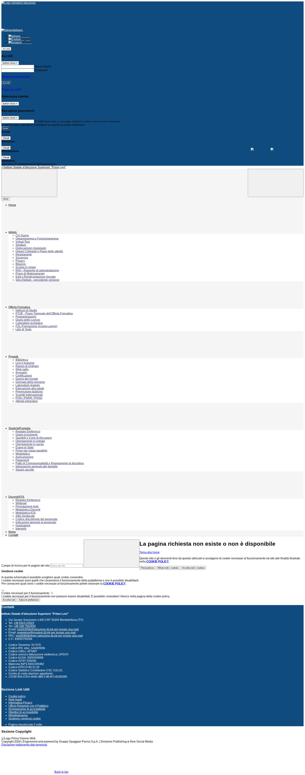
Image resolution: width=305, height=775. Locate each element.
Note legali (15, 699)
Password (41, 70)
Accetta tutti (193, 568)
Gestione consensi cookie (24, 718)
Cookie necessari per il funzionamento (25, 593)
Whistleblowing (18, 715)
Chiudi (6, 138)
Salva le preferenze (29, 600)
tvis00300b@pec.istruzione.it (49, 635)
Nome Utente (43, 66)
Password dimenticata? (16, 76)
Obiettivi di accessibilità (23, 712)
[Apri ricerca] (276, 183)
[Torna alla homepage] (152, 167)
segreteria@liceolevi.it (46, 632)
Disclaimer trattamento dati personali (24, 744)
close (5, 199)
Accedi (6, 49)
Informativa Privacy (20, 702)
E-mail (39, 121)
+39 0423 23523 (24, 622)
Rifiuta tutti (168, 568)
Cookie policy (17, 696)
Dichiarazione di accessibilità (26, 709)
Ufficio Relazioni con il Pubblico (28, 705)
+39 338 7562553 (25, 626)
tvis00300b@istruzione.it (48, 629)
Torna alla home (149, 552)
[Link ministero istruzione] (18, 2)
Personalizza (147, 568)
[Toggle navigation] (29, 183)
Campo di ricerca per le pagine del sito (25, 565)
